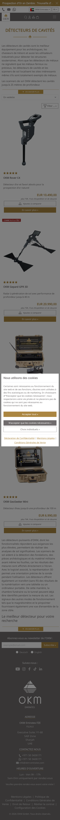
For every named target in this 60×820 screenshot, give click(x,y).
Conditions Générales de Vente (30, 442)
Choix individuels (29, 429)
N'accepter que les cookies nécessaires (29, 422)
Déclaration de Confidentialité (19, 438)
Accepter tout (29, 414)
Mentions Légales (46, 438)
